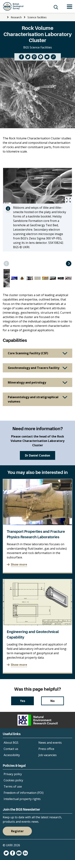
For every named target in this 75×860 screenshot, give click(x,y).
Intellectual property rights (22, 799)
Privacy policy (13, 774)
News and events (50, 743)
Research (16, 17)
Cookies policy (13, 780)
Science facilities (37, 17)
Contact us (11, 749)
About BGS (11, 743)
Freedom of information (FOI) (24, 793)
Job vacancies (47, 755)
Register (17, 831)
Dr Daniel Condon (37, 455)
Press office (46, 749)
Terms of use (13, 786)
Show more (19, 564)
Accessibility (12, 755)
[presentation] (6, 263)
